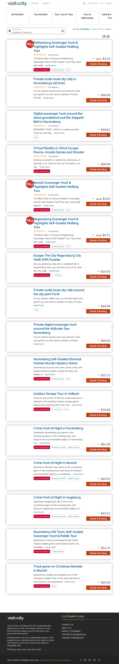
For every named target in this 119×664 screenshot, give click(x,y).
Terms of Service (63, 660)
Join (102, 3)
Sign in (109, 3)
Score (94, 29)
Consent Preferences (73, 638)
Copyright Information (74, 634)
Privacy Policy (46, 660)
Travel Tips (92, 3)
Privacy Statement (71, 631)
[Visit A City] (15, 618)
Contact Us (67, 625)
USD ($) (34, 3)
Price (101, 29)
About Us (66, 628)
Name (108, 29)
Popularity (84, 29)
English (45, 3)
